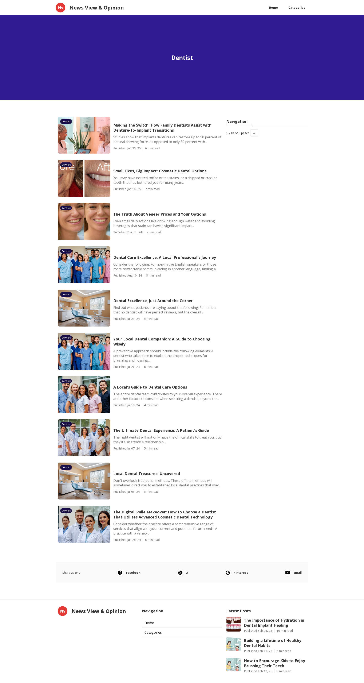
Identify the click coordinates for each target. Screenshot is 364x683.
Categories (296, 7)
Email (297, 573)
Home (273, 7)
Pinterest (241, 573)
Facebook (133, 573)
